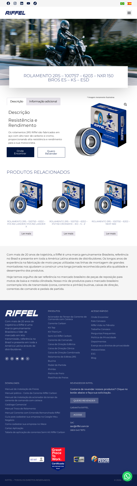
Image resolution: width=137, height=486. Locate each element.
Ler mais (26, 233)
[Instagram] (15, 3)
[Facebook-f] (7, 358)
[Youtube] (28, 3)
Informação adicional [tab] (43, 101)
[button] (129, 13)
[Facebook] (8, 3)
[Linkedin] (21, 3)
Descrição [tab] (16, 101)
